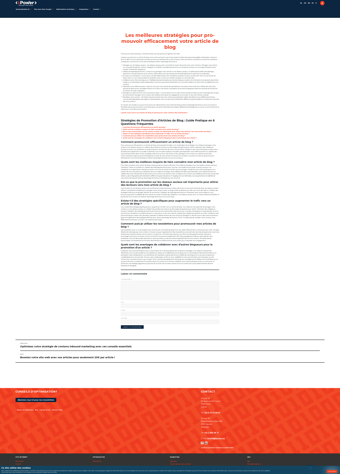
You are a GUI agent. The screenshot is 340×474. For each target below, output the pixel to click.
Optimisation (97, 461)
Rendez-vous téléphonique (25, 410)
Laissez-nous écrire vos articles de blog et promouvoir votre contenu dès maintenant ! (154, 113)
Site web (124, 318)
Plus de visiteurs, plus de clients (180, 464)
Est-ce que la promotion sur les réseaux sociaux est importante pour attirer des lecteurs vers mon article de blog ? (167, 131)
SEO (248, 461)
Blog (36, 410)
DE (305, 3)
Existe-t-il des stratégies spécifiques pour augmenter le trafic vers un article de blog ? (156, 133)
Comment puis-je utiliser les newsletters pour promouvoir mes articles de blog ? (154, 136)
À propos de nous (45, 410)
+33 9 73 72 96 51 (212, 413)
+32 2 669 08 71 (211, 433)
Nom (122, 302)
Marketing (173, 461)
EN (309, 3)
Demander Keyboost (254, 464)
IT (316, 3)
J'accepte (332, 471)
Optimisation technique (65, 9)
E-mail (123, 310)
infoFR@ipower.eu (216, 438)
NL (301, 3)
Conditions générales (208, 447)
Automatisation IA (22, 9)
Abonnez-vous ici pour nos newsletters (36, 400)
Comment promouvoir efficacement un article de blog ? (144, 127)
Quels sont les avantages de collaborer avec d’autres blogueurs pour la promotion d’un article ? (160, 138)
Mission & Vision (57, 410)
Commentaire (126, 279)
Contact (96, 9)
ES (313, 3)
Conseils (18, 464)
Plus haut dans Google (42, 9)
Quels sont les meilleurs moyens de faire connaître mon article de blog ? (151, 129)
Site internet (19, 461)
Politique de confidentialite (224, 447)
